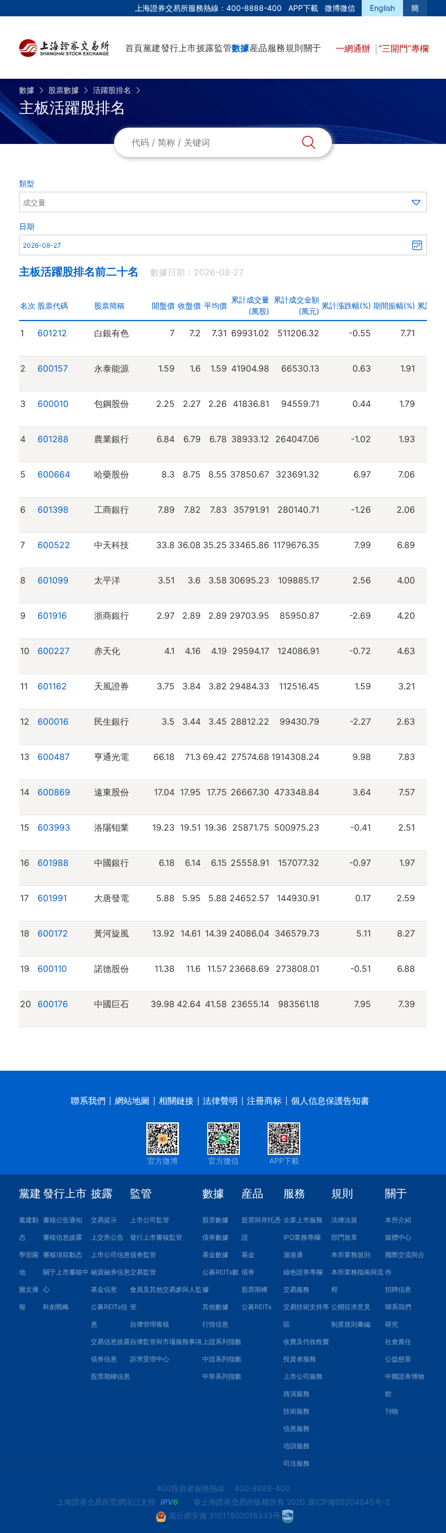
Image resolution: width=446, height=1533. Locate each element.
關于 (312, 47)
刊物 (391, 1411)
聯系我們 (88, 1100)
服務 (276, 47)
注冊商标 (264, 1100)
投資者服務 (299, 1359)
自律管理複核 (149, 1324)
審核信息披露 (62, 1237)
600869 (54, 792)
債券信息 (104, 1359)
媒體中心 (398, 1237)
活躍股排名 (112, 90)
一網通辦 (354, 48)
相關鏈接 (176, 1100)
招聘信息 (398, 1289)
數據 (240, 47)
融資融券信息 (110, 1272)
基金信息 (104, 1289)
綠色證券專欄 (303, 1272)
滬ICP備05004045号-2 (348, 1501)
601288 (53, 438)
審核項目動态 (62, 1255)
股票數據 (63, 90)
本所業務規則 (350, 1255)
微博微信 (340, 7)
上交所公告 (107, 1237)
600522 (54, 544)
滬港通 (293, 1255)
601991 (52, 898)
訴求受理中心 (149, 1359)
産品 (258, 47)
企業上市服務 (303, 1220)
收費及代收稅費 (306, 1341)
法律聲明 (220, 1100)
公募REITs (256, 1307)
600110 (52, 968)
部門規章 (344, 1237)
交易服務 (296, 1289)
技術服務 (296, 1411)
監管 (223, 47)
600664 (54, 474)
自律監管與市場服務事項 (166, 1341)
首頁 (134, 47)
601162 (52, 686)
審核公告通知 (62, 1220)
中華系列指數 (221, 1376)
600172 (53, 933)
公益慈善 (398, 1359)
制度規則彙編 (350, 1324)
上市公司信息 (110, 1255)
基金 (248, 1255)
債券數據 (215, 1237)
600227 (54, 650)
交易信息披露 (110, 1341)
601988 (53, 862)
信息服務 (296, 1428)
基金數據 (215, 1255)
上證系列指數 (221, 1341)
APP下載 (303, 7)
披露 (205, 47)
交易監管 (143, 1272)
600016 (53, 721)
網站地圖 (132, 1100)
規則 (294, 47)
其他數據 (215, 1307)
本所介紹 (398, 1220)
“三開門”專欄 (404, 48)
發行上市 (178, 47)
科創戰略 (56, 1307)
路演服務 (296, 1394)
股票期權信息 (110, 1376)
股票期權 (254, 1289)
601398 (53, 509)
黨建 (151, 47)
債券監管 (143, 1255)
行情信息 (215, 1324)
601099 (53, 580)
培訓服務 (296, 1446)
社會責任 (398, 1341)
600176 (53, 1003)
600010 (53, 403)
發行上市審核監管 (156, 1237)
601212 (52, 333)
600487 (54, 756)
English (382, 7)
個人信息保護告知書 (330, 1100)
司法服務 (296, 1463)
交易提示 (104, 1220)
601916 (52, 615)
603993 (54, 827)
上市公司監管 (149, 1220)
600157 (53, 368)
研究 (391, 1324)
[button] (223, 202)
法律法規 (344, 1220)
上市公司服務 (303, 1376)
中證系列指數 (221, 1359)
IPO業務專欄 (301, 1237)
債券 (248, 1272)
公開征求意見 (350, 1307)
